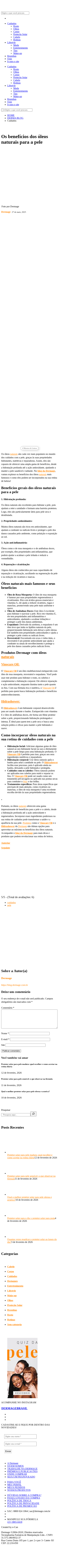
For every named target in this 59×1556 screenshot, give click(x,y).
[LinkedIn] (29, 442)
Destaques (12, 1281)
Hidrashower (10, 708)
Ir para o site (13, 61)
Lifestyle (11, 42)
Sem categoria (14, 1324)
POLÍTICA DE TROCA (19, 1500)
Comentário (7, 1007)
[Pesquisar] (33, 1113)
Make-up (17, 53)
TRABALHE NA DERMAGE (22, 1468)
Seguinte (5, 848)
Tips (15, 50)
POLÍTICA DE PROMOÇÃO (22, 1506)
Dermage (22, 826)
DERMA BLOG (15, 118)
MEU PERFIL (14, 1484)
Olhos (16, 29)
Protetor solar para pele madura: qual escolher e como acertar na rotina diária (29, 1156)
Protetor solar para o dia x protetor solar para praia (31, 1218)
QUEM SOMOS (15, 1466)
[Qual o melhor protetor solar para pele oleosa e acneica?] (14, 1194)
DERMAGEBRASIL (14, 1408)
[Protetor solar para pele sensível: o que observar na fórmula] (14, 1173)
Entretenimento (20, 48)
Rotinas (17, 39)
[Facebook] (29, 271)
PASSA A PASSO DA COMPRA (23, 1498)
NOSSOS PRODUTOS (19, 1490)
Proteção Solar (20, 34)
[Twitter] (29, 328)
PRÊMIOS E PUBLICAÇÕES (22, 1471)
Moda (16, 45)
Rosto (16, 26)
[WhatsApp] (29, 385)
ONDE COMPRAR (17, 1474)
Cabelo (16, 37)
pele (9, 905)
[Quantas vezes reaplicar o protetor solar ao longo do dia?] (14, 1236)
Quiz (9, 58)
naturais (14, 454)
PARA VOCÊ (14, 1482)
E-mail (5, 1039)
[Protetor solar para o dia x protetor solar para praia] (14, 1215)
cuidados (11, 902)
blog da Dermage (46, 471)
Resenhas (11, 56)
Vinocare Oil (10, 671)
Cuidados (11, 23)
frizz (25, 781)
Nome (5, 1033)
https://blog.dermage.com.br (14, 985)
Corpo (16, 31)
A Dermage (12, 1463)
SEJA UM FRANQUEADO (21, 1476)
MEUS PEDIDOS (16, 1487)
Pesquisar (5, 1110)
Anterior (5, 843)
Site (3, 1045)
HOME (11, 115)
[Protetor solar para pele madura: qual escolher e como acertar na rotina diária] (14, 1152)
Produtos (27, 823)
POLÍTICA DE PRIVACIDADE (23, 1503)
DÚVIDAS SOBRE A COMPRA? (24, 1495)
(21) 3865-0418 (14, 1522)
